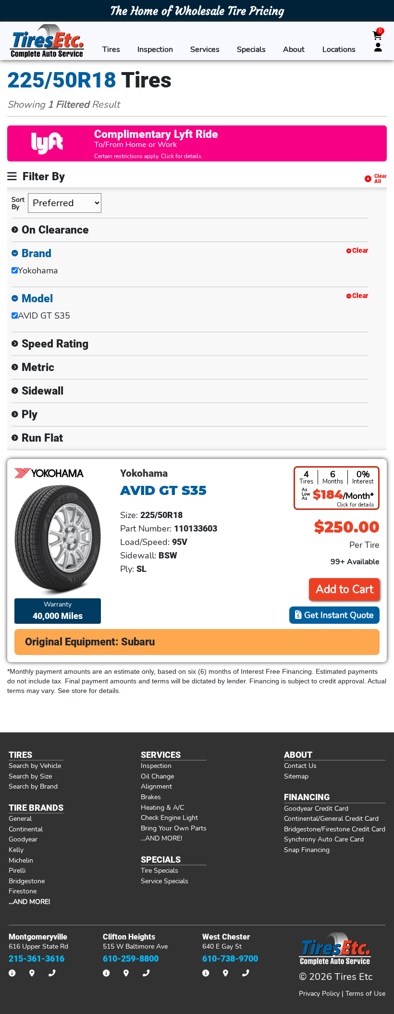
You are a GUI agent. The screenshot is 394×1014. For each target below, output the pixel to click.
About (294, 49)
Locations (339, 49)
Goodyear (23, 839)
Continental (26, 829)
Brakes (151, 797)
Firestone (23, 891)
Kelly (16, 849)
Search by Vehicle (35, 765)
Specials (251, 49)
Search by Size (30, 776)
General (20, 818)
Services (205, 49)
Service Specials (164, 881)
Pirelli (17, 870)
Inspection (155, 49)
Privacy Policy (319, 993)
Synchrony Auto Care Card (324, 839)
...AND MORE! (161, 838)
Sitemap (296, 776)
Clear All (380, 179)
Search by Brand (33, 786)
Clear (360, 250)
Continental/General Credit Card (331, 818)
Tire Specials (159, 870)
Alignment (156, 786)
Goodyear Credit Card (316, 808)
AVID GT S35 (44, 316)
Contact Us (300, 765)
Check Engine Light (169, 817)
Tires (111, 49)
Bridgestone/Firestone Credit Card (334, 829)
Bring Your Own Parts (174, 828)
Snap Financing (307, 849)
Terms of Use (365, 993)
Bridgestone (27, 881)
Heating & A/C (162, 807)
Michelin (21, 860)
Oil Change (157, 776)
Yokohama (38, 270)
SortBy (18, 203)
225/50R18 (61, 80)
